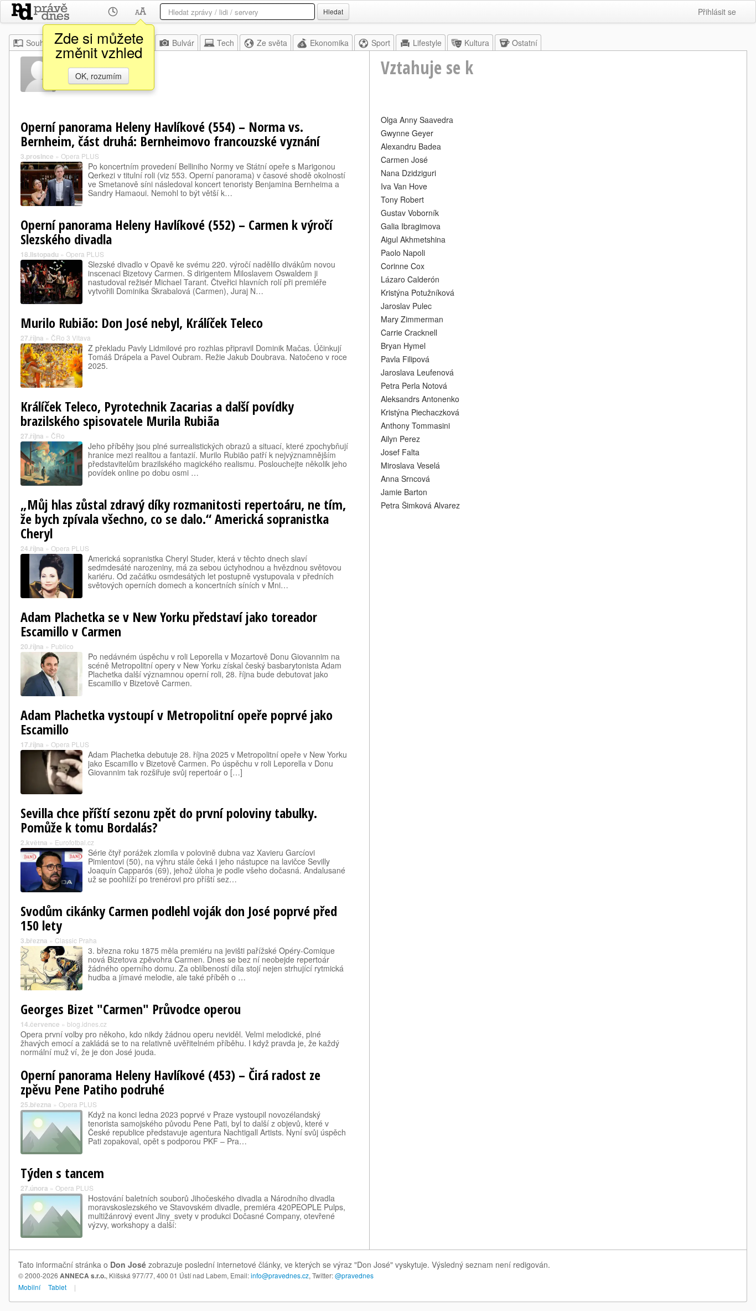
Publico (62, 646)
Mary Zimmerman (412, 319)
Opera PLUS (80, 156)
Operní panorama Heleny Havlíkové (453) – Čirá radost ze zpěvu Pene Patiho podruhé (170, 1082)
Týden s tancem (62, 1173)
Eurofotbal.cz (74, 842)
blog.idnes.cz (87, 1024)
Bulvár (183, 42)
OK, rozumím (98, 75)
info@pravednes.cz (280, 1275)
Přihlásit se (717, 11)
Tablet (57, 1287)
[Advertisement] (558, 590)
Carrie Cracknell (409, 332)
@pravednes (354, 1275)
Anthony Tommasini (415, 425)
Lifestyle (427, 42)
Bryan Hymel (403, 345)
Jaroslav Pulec (406, 305)
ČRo (58, 435)
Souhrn (38, 42)
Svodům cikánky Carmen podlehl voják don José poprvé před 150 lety (178, 918)
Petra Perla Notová (414, 385)
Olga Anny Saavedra (417, 119)
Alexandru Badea (411, 146)
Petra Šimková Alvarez (420, 505)
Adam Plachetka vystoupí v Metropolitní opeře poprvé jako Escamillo (176, 722)
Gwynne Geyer (407, 132)
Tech (225, 42)
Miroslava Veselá (410, 465)
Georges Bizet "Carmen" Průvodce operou (130, 1009)
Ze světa (272, 42)
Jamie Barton (404, 491)
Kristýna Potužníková (417, 292)
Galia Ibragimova (411, 226)
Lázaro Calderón (410, 279)
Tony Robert (402, 199)
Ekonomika (329, 42)
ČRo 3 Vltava (71, 337)
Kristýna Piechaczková (420, 412)
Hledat (333, 11)
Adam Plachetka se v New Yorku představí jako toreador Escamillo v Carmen (168, 624)
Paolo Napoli (403, 252)
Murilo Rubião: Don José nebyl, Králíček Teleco (141, 322)
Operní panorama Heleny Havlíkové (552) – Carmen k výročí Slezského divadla (176, 231)
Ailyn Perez (400, 438)
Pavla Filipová (405, 358)
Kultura (476, 42)
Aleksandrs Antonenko (420, 398)
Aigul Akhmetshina (413, 239)
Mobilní (29, 1287)
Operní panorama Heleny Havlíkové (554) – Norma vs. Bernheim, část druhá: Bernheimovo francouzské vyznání (170, 133)
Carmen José (404, 159)
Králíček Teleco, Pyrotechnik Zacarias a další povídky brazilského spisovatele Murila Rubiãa (157, 413)
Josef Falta (400, 451)
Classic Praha (76, 940)
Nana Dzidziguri (408, 172)
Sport (380, 42)
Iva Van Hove (404, 186)
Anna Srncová (405, 478)
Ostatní (524, 42)
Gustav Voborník (410, 212)
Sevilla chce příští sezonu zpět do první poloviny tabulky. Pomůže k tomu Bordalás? (168, 820)
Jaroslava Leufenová (417, 372)
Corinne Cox (402, 265)
